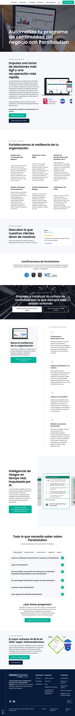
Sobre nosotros (49, 678)
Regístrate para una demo (19, 121)
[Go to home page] (21, 675)
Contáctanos (68, 2)
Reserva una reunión (64, 686)
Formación (39, 681)
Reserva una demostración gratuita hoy (23, 360)
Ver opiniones (48, 243)
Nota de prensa (15, 662)
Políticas (44, 709)
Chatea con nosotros (64, 682)
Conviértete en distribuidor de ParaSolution (49, 691)
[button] (14, 2)
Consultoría (32, 2)
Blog (46, 684)
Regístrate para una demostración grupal (27, 309)
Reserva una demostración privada (56, 309)
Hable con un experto (17, 115)
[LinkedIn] (3, 710)
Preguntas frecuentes (51, 687)
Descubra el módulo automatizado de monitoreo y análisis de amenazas (20, 509)
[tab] (17, 552)
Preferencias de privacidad (54, 709)
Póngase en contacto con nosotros (37, 620)
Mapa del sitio (68, 709)
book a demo (31, 613)
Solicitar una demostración (19, 657)
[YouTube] (3, 713)
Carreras (47, 681)
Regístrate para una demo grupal (65, 694)
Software (38, 678)
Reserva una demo (66, 690)
